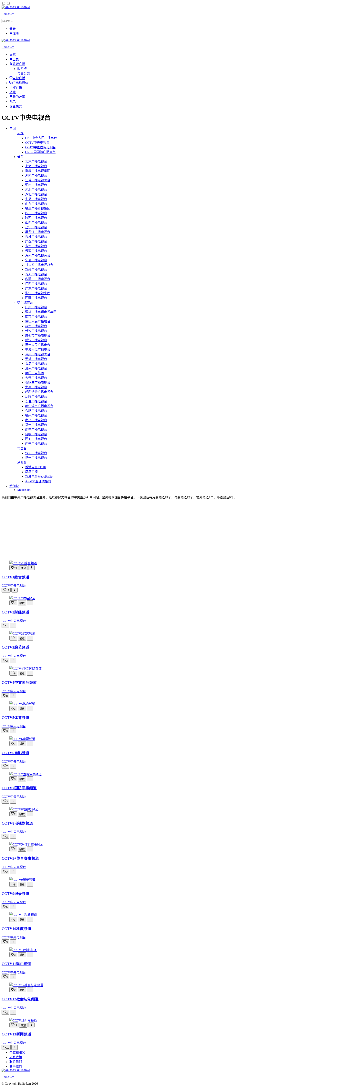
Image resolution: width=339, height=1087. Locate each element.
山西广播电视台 (36, 222)
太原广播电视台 (36, 387)
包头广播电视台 (36, 453)
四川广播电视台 (36, 213)
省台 (20, 156)
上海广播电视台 (36, 166)
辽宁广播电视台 (36, 227)
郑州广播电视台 (36, 424)
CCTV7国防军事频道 (19, 788)
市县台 (22, 448)
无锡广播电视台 (36, 359)
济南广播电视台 (36, 368)
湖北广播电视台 (36, 194)
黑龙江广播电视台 (37, 232)
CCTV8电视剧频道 (17, 823)
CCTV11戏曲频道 (16, 964)
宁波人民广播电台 (37, 349)
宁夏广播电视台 (36, 260)
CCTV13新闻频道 (16, 1034)
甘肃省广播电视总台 (39, 265)
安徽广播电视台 (36, 199)
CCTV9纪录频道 (15, 894)
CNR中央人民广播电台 (41, 138)
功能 (12, 92)
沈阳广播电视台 (36, 396)
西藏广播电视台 (36, 297)
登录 (12, 28)
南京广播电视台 (36, 316)
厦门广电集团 (34, 373)
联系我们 (15, 1061)
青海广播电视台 (36, 274)
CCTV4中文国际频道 (19, 683)
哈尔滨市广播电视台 (39, 406)
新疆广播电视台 (36, 269)
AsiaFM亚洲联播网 (38, 481)
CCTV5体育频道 (15, 718)
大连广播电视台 (36, 377)
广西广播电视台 (36, 241)
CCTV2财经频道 (15, 612)
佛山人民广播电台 (37, 321)
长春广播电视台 (36, 401)
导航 (12, 54)
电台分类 (23, 73)
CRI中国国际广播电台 (40, 152)
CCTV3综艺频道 (15, 647)
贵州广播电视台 (36, 246)
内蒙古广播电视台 (37, 279)
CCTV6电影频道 (15, 753)
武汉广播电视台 (36, 340)
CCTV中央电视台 (37, 142)
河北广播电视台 (36, 189)
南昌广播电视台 (36, 420)
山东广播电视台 (36, 203)
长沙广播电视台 (36, 330)
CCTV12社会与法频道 (20, 999)
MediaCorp (24, 489)
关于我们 (15, 1066)
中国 (12, 128)
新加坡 (14, 486)
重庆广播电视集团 (37, 170)
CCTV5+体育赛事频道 (20, 858)
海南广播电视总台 (37, 255)
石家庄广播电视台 (37, 382)
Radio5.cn (8, 13)
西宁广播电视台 (36, 443)
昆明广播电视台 (36, 434)
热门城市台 (25, 302)
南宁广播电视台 (36, 429)
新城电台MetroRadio (39, 476)
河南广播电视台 (36, 185)
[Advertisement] (169, 530)
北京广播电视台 (36, 161)
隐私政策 (15, 1057)
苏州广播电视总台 (37, 354)
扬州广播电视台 (36, 457)
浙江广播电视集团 (37, 293)
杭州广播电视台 (36, 326)
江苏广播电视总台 (37, 180)
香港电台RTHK (35, 467)
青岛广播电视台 (36, 363)
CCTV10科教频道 (16, 929)
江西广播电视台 (36, 283)
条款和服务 (17, 1052)
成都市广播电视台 (37, 335)
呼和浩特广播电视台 (39, 392)
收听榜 (22, 68)
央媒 (20, 133)
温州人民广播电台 (37, 345)
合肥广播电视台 (36, 410)
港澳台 (22, 462)
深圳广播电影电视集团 (40, 312)
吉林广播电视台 (36, 236)
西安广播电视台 (36, 439)
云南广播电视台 (36, 250)
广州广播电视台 (36, 307)
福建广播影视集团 (37, 208)
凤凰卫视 (31, 472)
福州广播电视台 (36, 415)
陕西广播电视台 (36, 218)
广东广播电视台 (36, 288)
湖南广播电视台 (36, 175)
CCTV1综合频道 (15, 577)
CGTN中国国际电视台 (40, 147)
